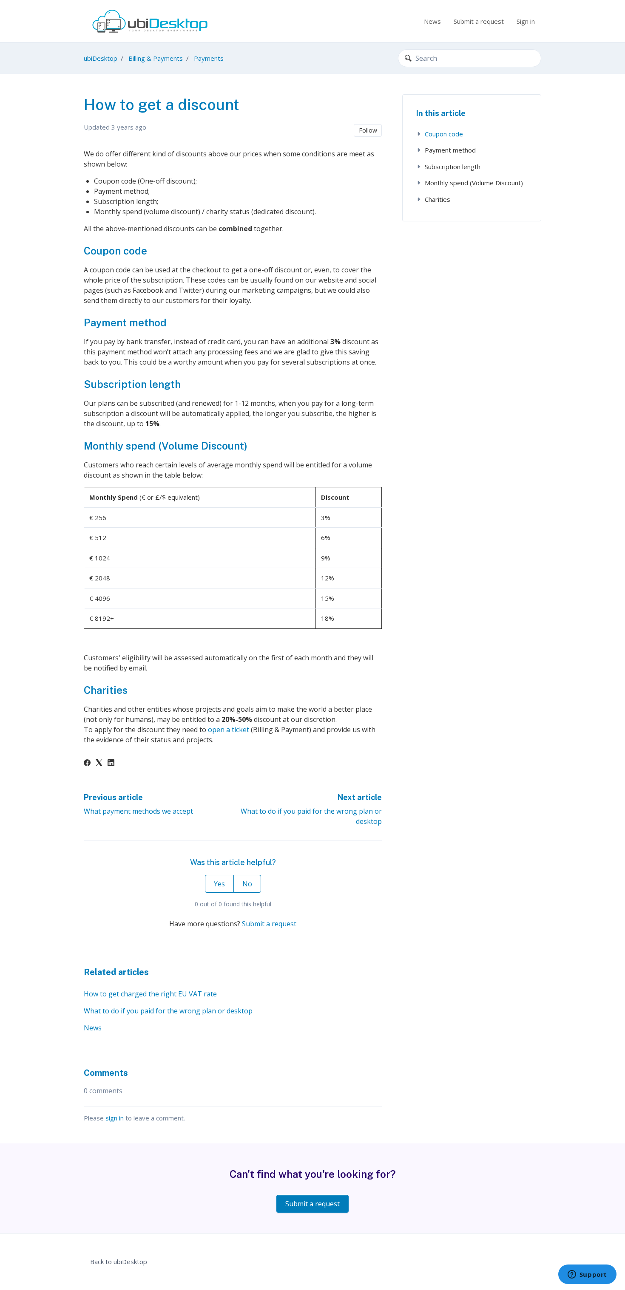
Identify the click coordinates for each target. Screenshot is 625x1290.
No (247, 883)
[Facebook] (87, 763)
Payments (209, 58)
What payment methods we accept (138, 811)
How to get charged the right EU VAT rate (150, 994)
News (432, 21)
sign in (114, 1118)
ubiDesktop (100, 58)
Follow (368, 130)
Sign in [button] (526, 21)
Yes (219, 883)
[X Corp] (99, 763)
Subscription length (452, 166)
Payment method (450, 150)
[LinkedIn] (111, 763)
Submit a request (479, 21)
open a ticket (228, 729)
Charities (437, 199)
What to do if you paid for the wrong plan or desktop (168, 1011)
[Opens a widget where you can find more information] (587, 1275)
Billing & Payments (155, 58)
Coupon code (444, 134)
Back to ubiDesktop (118, 1261)
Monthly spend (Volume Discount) (474, 182)
